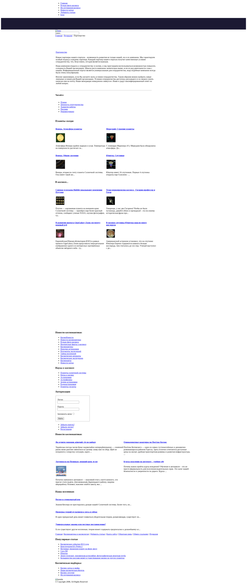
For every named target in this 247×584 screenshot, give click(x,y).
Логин (60, 399)
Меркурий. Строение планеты (120, 129)
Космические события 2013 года (74, 544)
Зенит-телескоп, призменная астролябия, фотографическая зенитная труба (93, 556)
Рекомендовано (67, 111)
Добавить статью (97, 534)
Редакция (68, 36)
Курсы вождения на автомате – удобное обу (144, 461)
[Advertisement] (123, 24)
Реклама (64, 109)
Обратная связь (125, 534)
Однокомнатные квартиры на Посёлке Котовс (145, 442)
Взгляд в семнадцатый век (68, 499)
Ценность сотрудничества (72, 104)
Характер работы (68, 107)
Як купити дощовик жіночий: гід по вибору (76, 442)
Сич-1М (64, 551)
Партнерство (61, 52)
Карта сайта (112, 534)
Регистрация (66, 429)
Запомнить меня (64, 414)
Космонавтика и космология (76, 534)
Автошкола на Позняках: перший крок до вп (77, 461)
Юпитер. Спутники (115, 155)
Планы (64, 102)
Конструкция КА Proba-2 (71, 546)
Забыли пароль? (67, 425)
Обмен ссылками (140, 534)
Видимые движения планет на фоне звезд (78, 549)
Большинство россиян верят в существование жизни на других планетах (92, 558)
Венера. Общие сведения (67, 155)
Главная (58, 36)
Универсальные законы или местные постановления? (81, 524)
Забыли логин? (67, 427)
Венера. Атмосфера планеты (69, 129)
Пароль (60, 407)
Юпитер (64, 553)
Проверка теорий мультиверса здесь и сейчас (76, 512)
